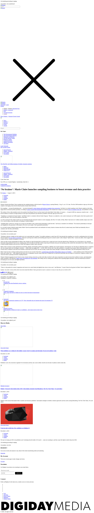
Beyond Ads (6, 282)
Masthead (6, 497)
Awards (18, 116)
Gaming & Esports (8, 140)
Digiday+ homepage (8, 110)
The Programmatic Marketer (10, 135)
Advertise (6, 494)
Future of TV (7, 170)
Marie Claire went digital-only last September (26, 258)
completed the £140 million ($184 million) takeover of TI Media (56, 251)
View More (3, 326)
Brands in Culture (8, 139)
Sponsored (6, 299)
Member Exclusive (8, 308)
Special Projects (7, 149)
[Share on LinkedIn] (1, 272)
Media (5, 166)
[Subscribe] (3, 103)
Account (3, 461)
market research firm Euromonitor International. (38, 209)
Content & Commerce (6, 185)
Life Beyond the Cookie (9, 138)
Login (7, 104)
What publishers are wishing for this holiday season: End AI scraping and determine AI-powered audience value (28, 350)
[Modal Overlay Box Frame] (12, 473)
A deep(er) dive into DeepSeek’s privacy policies (15, 283)
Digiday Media (7, 498)
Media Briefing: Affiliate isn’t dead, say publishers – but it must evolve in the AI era (23, 309)
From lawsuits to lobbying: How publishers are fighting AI (15, 428)
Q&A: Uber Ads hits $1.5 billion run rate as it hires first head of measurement (21, 292)
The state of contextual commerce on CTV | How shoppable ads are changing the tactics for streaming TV (28, 300)
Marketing (6, 167)
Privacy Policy (7, 496)
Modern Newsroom (8, 142)
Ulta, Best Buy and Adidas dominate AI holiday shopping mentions (16, 164)
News (2, 116)
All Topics (6, 143)
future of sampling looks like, (75, 209)
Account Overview (8, 112)
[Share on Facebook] (3, 272)
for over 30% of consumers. (15, 237)
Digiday (4, 193)
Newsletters (6, 153)
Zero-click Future (5, 348)
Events (14, 116)
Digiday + (6, 116)
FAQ (5, 111)
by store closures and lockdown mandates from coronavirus (46, 208)
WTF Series (6, 152)
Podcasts (11, 116)
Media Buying (7, 169)
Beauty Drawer (46, 204)
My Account (3, 147)
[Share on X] (4, 272)
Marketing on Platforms (9, 137)
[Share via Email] (6, 272)
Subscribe (3, 104)
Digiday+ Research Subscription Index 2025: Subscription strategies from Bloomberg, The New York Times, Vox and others (31, 388)
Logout (5, 114)
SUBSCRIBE (4, 184)
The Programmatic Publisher (10, 134)
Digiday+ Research (8, 151)
